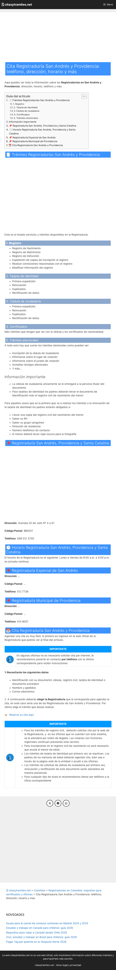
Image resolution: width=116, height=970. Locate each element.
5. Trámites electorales (26, 118)
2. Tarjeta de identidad (25, 107)
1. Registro (18, 104)
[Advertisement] (58, 39)
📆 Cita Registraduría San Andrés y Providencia (35, 145)
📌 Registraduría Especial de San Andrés (32, 137)
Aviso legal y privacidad (68, 965)
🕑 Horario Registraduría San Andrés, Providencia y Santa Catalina (42, 131)
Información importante (22, 121)
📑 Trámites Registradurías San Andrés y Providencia (39, 100)
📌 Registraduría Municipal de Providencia (33, 141)
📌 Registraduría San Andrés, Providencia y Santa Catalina (42, 125)
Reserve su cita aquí (21, 714)
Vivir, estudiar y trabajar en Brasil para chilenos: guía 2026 (41, 937)
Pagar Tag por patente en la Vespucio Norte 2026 (36, 941)
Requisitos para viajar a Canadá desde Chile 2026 (36, 932)
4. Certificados (22, 114)
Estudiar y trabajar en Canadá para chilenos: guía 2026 (39, 927)
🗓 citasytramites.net (17, 4)
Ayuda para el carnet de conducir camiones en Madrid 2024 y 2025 (47, 923)
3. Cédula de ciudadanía (26, 111)
